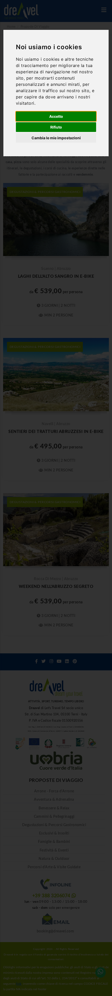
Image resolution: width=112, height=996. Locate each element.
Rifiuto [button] (56, 127)
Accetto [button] (56, 116)
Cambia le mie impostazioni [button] (56, 138)
